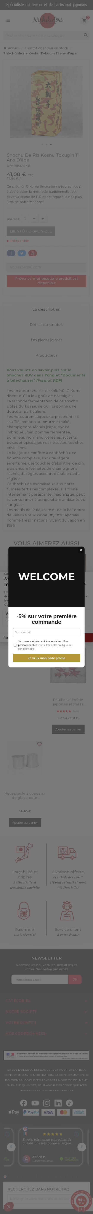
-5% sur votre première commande (46, 619)
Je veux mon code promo (46, 658)
